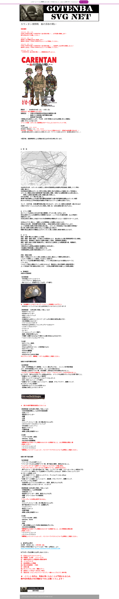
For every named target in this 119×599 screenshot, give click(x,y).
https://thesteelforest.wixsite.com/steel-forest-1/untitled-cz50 (40, 548)
